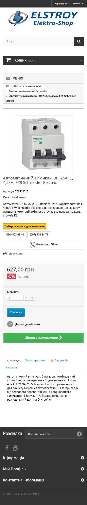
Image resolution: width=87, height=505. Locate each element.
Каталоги (11, 367)
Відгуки (61, 360)
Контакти (78, 3)
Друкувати (16, 253)
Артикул (8, 191)
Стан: (6, 197)
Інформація (13, 360)
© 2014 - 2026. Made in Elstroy (21, 493)
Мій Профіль (14, 468)
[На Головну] (7, 86)
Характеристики (35, 360)
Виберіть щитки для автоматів (25, 226)
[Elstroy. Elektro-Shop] (43, 19)
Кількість (13, 291)
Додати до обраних (27, 324)
